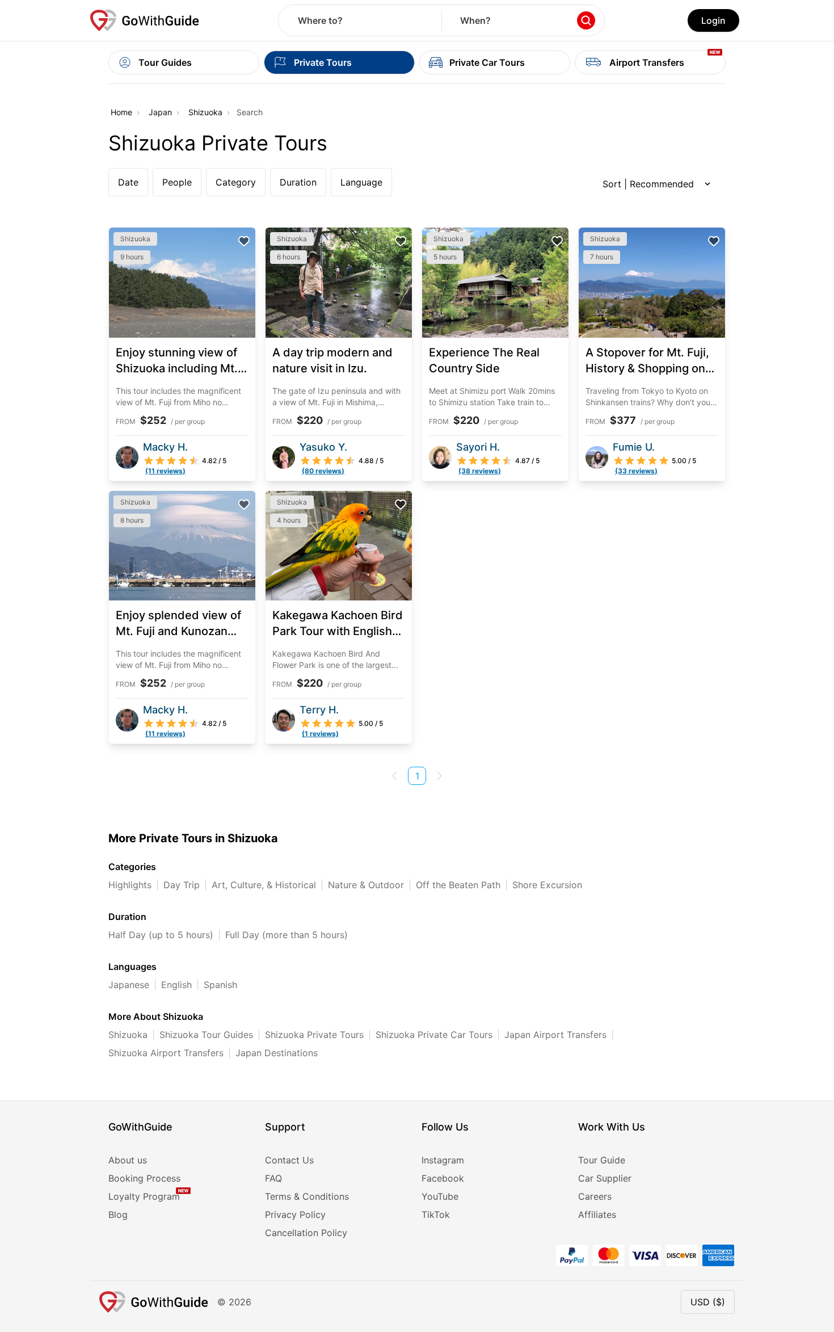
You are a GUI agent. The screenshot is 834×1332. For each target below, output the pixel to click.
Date (128, 182)
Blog (118, 1214)
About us (127, 1160)
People (177, 182)
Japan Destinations (276, 1052)
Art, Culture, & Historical (264, 884)
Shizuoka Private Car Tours (434, 1034)
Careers (595, 1196)
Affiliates (597, 1214)
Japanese (128, 984)
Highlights (129, 884)
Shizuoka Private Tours (314, 1034)
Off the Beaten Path (458, 884)
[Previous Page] (394, 776)
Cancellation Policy (306, 1232)
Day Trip (181, 884)
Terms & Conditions (307, 1196)
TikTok (436, 1214)
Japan (160, 112)
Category (236, 182)
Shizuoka (205, 112)
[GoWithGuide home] (144, 20)
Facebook (443, 1178)
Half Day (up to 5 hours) (160, 934)
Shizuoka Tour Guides (206, 1034)
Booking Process (144, 1178)
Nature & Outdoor (366, 884)
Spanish (220, 984)
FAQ (273, 1178)
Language (361, 182)
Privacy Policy (295, 1214)
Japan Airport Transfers (555, 1034)
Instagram (443, 1160)
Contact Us (289, 1160)
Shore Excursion (547, 884)
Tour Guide (601, 1160)
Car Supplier (604, 1178)
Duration (298, 182)
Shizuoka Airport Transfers (166, 1052)
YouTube (440, 1196)
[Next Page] (440, 776)
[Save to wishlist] (244, 241)
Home (121, 112)
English (176, 984)
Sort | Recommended (648, 184)
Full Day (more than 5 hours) (286, 934)
